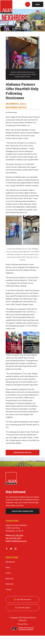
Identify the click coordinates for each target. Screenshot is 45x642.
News (8, 567)
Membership (10, 561)
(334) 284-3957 (15, 538)
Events (8, 573)
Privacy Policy (22, 624)
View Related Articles (22, 452)
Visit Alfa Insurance (24, 599)
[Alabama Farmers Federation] (11, 478)
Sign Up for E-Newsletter (22, 511)
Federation (10, 584)
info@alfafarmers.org (19, 541)
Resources (9, 578)
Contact (8, 589)
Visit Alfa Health (24, 607)
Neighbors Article (16, 107)
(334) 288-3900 (27, 4)
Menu (37, 4)
